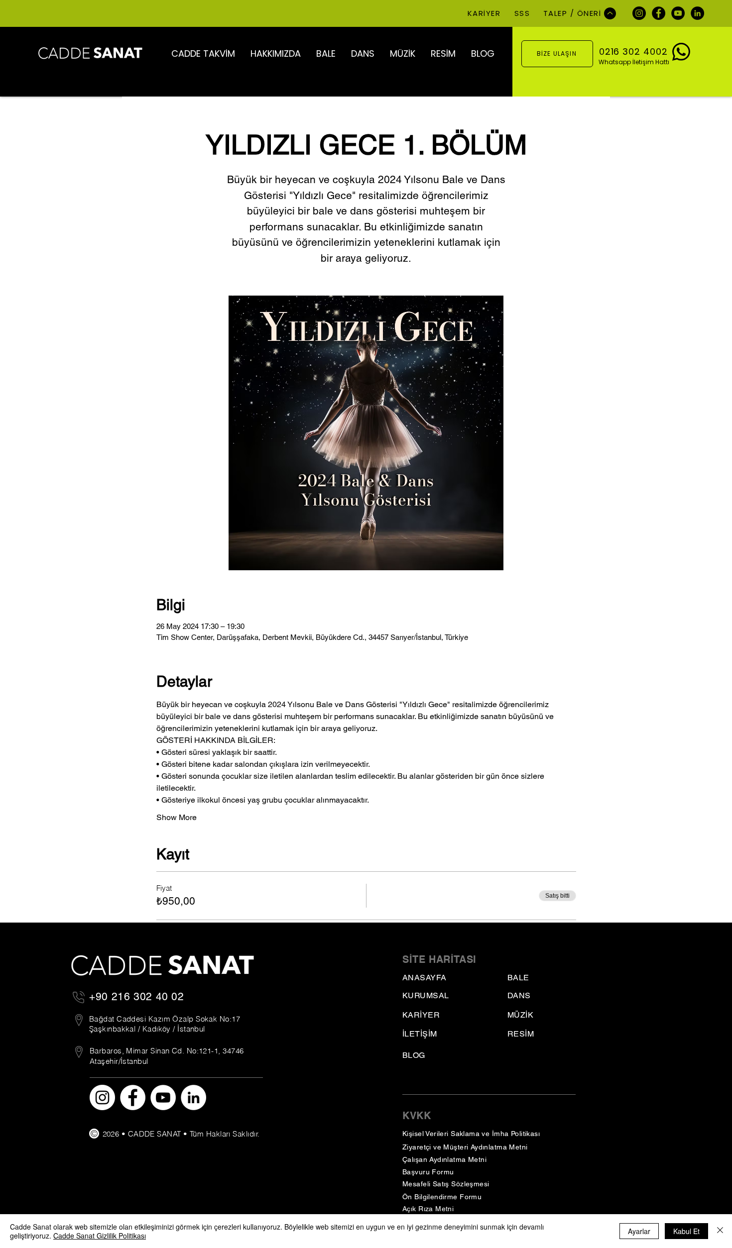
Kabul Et (686, 1231)
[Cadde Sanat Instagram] (639, 13)
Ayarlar (639, 1231)
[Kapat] (720, 1231)
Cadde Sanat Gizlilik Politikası (99, 1236)
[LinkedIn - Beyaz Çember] (193, 1097)
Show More (176, 817)
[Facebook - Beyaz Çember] (132, 1097)
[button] (203, 53)
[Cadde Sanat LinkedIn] (697, 13)
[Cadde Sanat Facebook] (658, 13)
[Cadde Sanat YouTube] (678, 13)
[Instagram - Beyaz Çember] (102, 1097)
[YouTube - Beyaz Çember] (163, 1097)
